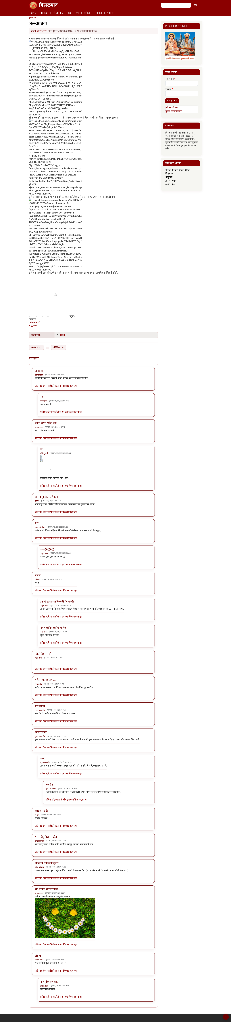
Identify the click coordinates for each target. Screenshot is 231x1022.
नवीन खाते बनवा (172, 107)
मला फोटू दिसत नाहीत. (46, 837)
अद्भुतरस (33, 326)
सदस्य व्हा (72, 386)
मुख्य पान (32, 17)
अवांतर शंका (41, 732)
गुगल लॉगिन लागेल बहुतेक (53, 628)
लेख (69, 13)
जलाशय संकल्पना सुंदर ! (47, 863)
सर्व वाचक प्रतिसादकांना (46, 889)
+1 (41, 397)
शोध (195, 5)
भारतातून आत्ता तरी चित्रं (46, 497)
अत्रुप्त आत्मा (42, 31)
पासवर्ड (168, 89)
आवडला (39, 371)
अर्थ (42, 758)
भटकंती (110, 13)
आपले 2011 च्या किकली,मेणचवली (57, 601)
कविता (87, 13)
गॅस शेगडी (40, 706)
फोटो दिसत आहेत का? (46, 423)
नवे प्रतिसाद (58, 13)
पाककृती (98, 13)
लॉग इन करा (57, 386)
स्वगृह (33, 13)
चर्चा (77, 13)
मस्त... (38, 523)
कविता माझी (34, 323)
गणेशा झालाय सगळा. (45, 680)
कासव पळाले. (41, 811)
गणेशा (38, 575)
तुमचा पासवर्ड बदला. (174, 111)
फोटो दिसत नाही (43, 654)
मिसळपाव (48, 5)
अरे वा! (38, 956)
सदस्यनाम (169, 79)
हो (41, 449)
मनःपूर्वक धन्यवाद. (49, 982)
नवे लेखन (44, 13)
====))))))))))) (47, 549)
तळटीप (49, 784)
